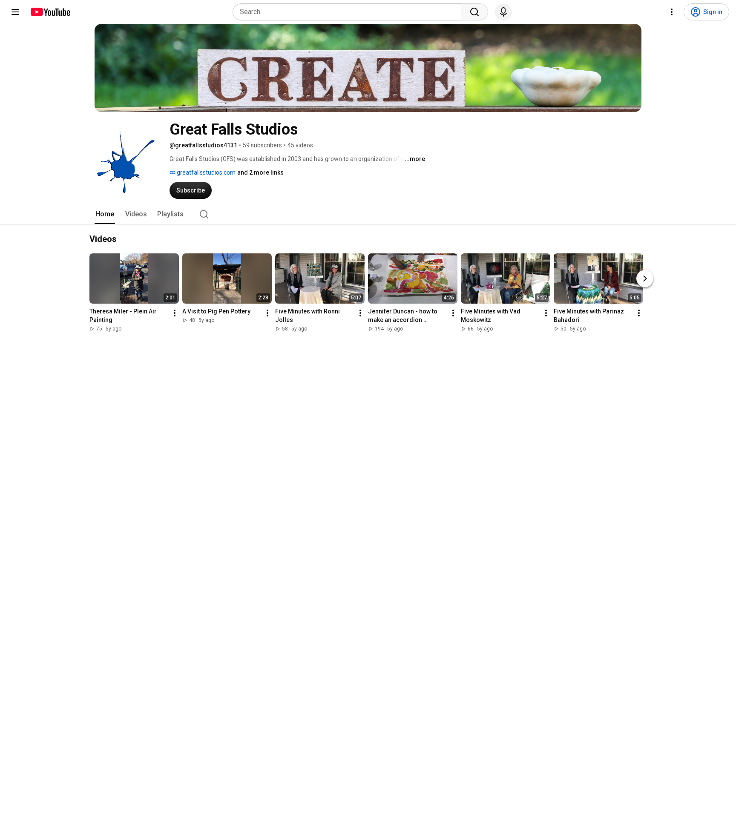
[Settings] (672, 12)
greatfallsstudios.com (205, 172)
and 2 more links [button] (260, 172)
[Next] (644, 278)
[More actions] (174, 313)
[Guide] (15, 12)
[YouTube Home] (50, 12)
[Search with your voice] (503, 11)
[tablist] (368, 214)
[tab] (105, 214)
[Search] (474, 11)
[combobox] (349, 12)
